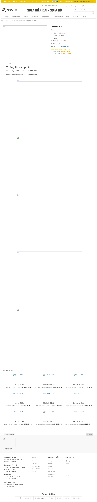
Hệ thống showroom (76, 6)
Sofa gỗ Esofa (52, 461)
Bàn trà (26, 16)
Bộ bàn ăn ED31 (18, 403)
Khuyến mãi (45, 16)
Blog (67, 16)
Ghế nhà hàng (76, 498)
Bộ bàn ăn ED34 (18, 384)
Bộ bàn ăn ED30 (48, 403)
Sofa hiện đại (16, 16)
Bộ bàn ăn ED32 (78, 384)
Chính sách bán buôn (89, 6)
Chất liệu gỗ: (55, 40)
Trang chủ (66, 6)
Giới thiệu (34, 463)
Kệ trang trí (68, 461)
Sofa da (50, 463)
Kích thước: (55, 30)
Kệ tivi (67, 463)
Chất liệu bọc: (55, 43)
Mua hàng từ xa (58, 16)
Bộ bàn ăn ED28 (18, 421)
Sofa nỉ (50, 466)
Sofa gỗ (6, 16)
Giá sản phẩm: (55, 47)
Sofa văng (50, 498)
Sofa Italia (50, 469)
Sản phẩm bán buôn (53, 477)
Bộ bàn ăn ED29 (78, 403)
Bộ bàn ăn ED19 (8, 448)
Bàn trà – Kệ (51, 471)
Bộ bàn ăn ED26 (78, 421)
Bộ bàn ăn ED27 (48, 421)
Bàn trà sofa (28, 498)
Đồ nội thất (35, 16)
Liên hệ (84, 16)
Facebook (55, 1)
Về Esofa (75, 16)
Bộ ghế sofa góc (39, 498)
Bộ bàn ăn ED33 (48, 384)
